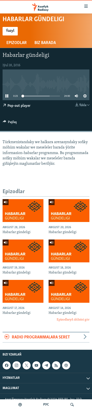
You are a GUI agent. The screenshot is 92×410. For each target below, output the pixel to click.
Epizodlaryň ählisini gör (73, 319)
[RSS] (56, 365)
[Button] (10, 123)
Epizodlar (16, 43)
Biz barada (45, 43)
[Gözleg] (72, 404)
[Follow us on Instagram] (16, 365)
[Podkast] (20, 404)
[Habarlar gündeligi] (23, 210)
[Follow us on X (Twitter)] (26, 365)
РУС (46, 404)
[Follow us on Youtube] (36, 365)
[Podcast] (66, 365)
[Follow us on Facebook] (7, 365)
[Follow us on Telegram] (46, 365)
